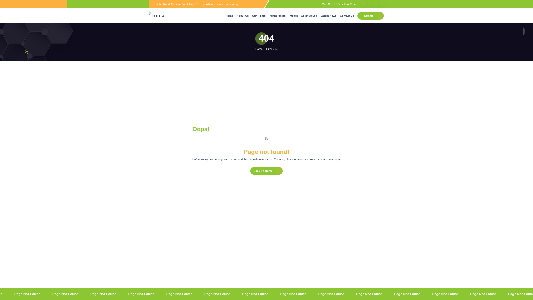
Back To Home (263, 170)
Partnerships (277, 15)
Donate (369, 15)
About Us (243, 15)
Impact (293, 15)
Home (229, 15)
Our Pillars (259, 15)
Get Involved (309, 15)
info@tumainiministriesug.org (220, 4)
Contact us (347, 15)
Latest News (329, 15)
